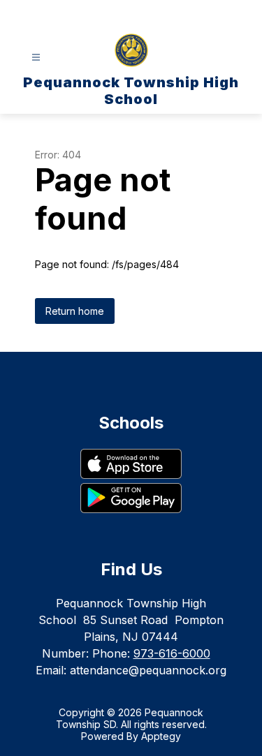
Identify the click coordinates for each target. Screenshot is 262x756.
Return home (74, 311)
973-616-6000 (171, 653)
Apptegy (161, 736)
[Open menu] (36, 58)
